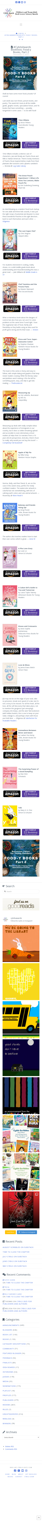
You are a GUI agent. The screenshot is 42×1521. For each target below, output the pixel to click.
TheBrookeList (16, 383)
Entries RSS (9, 1446)
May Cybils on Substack (15, 1266)
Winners (7, 1423)
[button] (21, 24)
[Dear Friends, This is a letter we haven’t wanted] (21, 1095)
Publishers (8, 1400)
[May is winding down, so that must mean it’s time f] (21, 1133)
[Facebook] (16, 2)
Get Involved (31, 1474)
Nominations (9, 1386)
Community (8, 1349)
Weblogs (7, 1419)
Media (6, 1381)
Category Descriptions (14, 1344)
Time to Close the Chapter (16, 1252)
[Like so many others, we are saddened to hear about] (21, 981)
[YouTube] (22, 2)
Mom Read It (18, 495)
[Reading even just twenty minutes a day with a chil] (21, 1057)
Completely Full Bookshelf (12, 443)
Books (6, 1339)
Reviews (6, 1405)
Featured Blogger (12, 1353)
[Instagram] (25, 2)
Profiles (7, 1395)
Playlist (7, 1391)
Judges (6, 1377)
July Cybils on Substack (15, 1256)
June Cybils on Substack (15, 1261)
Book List (7, 1334)
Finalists (7, 1363)
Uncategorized (10, 1414)
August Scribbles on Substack (18, 1247)
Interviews (8, 1372)
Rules (5, 1409)
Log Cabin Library (19, 166)
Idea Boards (9, 1367)
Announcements (11, 1325)
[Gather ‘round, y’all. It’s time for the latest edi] (21, 1171)
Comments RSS (11, 1449)
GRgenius (6, 221)
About (20, 1474)
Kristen (35, 330)
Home (7, 1474)
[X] (19, 2)
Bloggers (7, 1330)
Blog (14, 1474)
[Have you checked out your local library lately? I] (21, 943)
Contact (18, 1476)
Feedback (7, 1358)
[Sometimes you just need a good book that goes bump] (21, 1209)
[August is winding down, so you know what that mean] (21, 1019)
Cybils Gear (29, 1476)
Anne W (32, 539)
